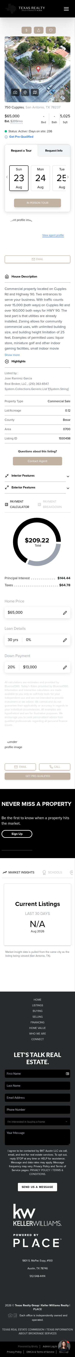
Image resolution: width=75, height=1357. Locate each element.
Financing (37, 1022)
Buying (37, 1011)
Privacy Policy (40, 1170)
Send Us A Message (37, 1187)
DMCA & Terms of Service (40, 1352)
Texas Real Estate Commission (23, 1329)
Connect (37, 1039)
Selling (37, 1016)
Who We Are (37, 1033)
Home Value (37, 1028)
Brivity (34, 1346)
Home (37, 999)
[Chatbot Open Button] (64, 1346)
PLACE (37, 1309)
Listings (37, 1005)
